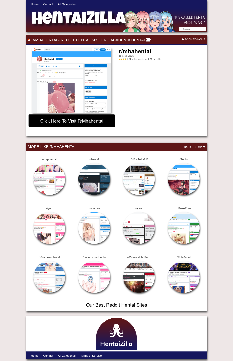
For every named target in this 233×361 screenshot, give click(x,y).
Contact (48, 4)
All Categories (67, 4)
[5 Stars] (127, 59)
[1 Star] (120, 59)
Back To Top (193, 147)
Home (35, 4)
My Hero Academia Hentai (118, 40)
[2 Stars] (122, 59)
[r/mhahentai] (72, 80)
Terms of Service (91, 355)
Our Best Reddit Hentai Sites (116, 304)
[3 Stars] (124, 59)
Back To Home (194, 39)
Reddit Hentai (75, 40)
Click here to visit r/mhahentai (71, 120)
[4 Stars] (125, 59)
